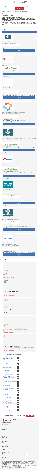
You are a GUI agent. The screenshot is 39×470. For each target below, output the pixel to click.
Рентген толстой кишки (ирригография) (7, 401)
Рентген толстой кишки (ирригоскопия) (7, 403)
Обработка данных (5, 425)
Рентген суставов (6, 398)
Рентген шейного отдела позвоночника (7, 408)
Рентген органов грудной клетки (9, 382)
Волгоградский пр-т (10, 120)
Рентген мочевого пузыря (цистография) (8, 375)
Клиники (3, 440)
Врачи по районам (5, 443)
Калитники (27, 147)
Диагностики (18, 6)
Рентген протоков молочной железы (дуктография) (10, 393)
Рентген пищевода (6, 385)
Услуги (3, 436)
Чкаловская (23, 71)
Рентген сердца (6, 395)
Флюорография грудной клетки (9, 410)
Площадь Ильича (17, 147)
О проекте (4, 451)
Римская (23, 147)
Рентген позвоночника (7, 386)
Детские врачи (4, 438)
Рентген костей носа (7, 367)
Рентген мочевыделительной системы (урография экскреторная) (9, 379)
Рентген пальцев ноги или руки (9, 384)
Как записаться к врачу (6, 452)
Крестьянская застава (10, 95)
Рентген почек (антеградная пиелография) (8, 389)
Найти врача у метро (5, 442)
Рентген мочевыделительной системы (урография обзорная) (9, 377)
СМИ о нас (4, 456)
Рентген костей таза (6, 369)
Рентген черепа (6, 406)
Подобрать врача (19, 8)
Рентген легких (6, 370)
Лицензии (4, 457)
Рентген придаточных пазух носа (9, 390)
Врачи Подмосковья (5, 446)
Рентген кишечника (6, 364)
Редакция (3, 458)
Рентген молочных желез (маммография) (8, 372)
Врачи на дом (4, 437)
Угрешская (27, 200)
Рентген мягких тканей (7, 381)
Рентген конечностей (7, 366)
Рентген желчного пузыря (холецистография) (8, 361)
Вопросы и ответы (5, 454)
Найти (19, 31)
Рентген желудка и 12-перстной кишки (9, 359)
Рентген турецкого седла (7, 404)
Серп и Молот (32, 147)
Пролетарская (23, 95)
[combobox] (19, 27)
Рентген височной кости (7, 357)
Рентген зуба (5, 363)
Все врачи (4, 447)
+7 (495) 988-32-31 (29, 6)
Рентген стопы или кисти (7, 397)
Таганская (14, 71)
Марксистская (9, 71)
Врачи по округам (5, 445)
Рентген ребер (6, 394)
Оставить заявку (30, 415)
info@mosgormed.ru (5, 424)
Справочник (4, 453)
